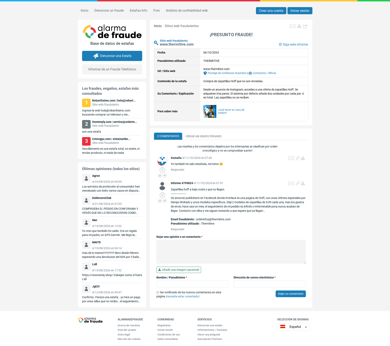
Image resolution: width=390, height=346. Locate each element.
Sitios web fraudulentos (182, 26)
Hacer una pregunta (208, 334)
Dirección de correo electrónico (255, 277)
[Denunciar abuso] (303, 158)
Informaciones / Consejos (212, 329)
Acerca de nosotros (129, 325)
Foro (156, 10)
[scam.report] (299, 26)
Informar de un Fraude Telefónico (112, 69)
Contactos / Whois (264, 73)
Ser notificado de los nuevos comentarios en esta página (188, 294)
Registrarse (164, 325)
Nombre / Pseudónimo (171, 277)
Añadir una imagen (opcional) (180, 269)
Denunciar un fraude (109, 10)
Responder (177, 169)
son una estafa (91, 131)
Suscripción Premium (209, 339)
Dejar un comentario (290, 293)
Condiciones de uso (168, 334)
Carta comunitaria (167, 339)
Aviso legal (124, 334)
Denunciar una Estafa (115, 56)
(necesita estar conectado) (182, 296)
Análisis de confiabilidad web (187, 10)
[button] (305, 26)
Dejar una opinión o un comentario (179, 236)
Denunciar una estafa (209, 325)
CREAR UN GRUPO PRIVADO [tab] (204, 136)
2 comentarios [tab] (168, 136)
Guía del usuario (127, 329)
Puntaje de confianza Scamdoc (227, 73)
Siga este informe (295, 44)
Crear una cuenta (271, 11)
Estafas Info (138, 10)
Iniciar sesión (299, 11)
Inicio (84, 10)
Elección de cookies (129, 339)
